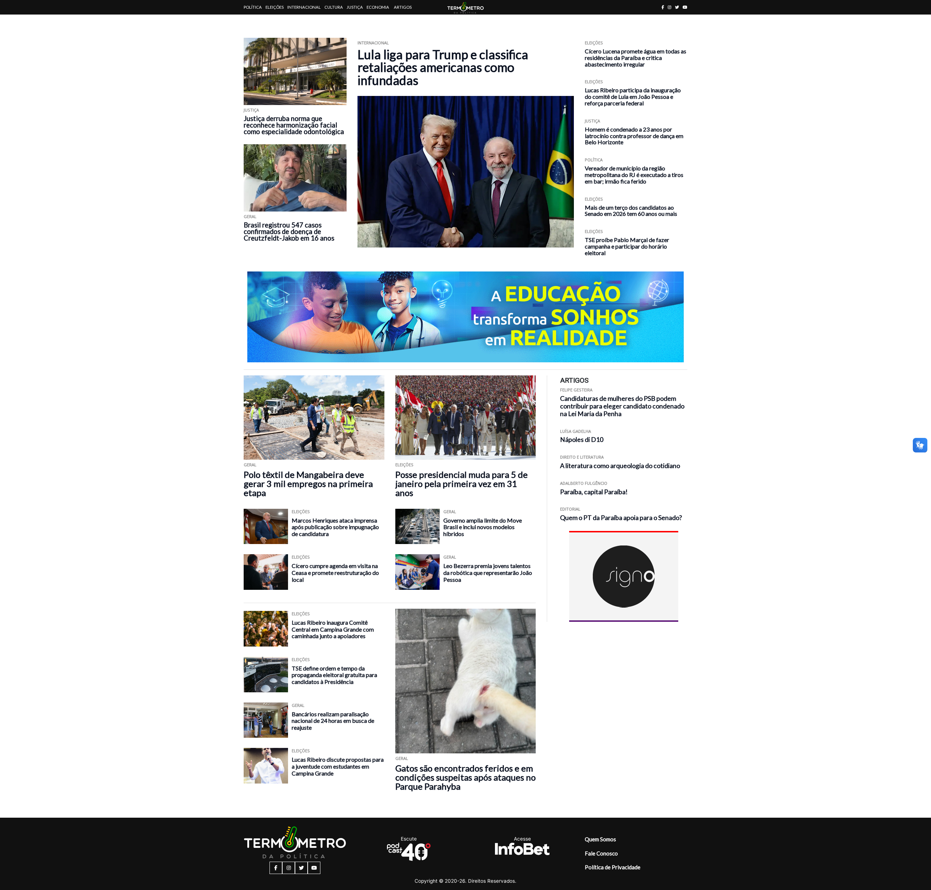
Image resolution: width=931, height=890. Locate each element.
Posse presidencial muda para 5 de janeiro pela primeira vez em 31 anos (461, 483)
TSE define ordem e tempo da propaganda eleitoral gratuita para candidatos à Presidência (334, 675)
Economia (378, 7)
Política (253, 7)
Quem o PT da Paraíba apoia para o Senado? (621, 517)
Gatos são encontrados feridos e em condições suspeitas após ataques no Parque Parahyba (465, 777)
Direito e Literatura (582, 457)
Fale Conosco (601, 853)
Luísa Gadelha (575, 431)
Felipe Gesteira (576, 389)
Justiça (355, 7)
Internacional (304, 7)
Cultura (333, 7)
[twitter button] (677, 7)
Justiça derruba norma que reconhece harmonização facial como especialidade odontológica (294, 125)
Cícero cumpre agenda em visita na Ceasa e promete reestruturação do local (335, 572)
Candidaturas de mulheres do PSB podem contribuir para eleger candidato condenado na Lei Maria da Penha (622, 406)
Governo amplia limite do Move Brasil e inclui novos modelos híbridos (482, 527)
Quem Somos (600, 839)
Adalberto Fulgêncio (583, 483)
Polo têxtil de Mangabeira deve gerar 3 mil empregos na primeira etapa (308, 483)
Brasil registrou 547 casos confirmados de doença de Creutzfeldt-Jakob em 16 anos (289, 231)
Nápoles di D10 (581, 439)
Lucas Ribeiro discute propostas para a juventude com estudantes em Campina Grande (338, 766)
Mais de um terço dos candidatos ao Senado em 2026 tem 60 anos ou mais (631, 210)
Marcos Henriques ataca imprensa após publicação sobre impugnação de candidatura (335, 527)
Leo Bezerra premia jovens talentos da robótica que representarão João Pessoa (487, 572)
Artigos (403, 7)
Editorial (570, 509)
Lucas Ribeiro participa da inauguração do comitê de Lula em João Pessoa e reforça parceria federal (633, 96)
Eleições (274, 7)
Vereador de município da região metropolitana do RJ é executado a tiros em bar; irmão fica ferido (634, 175)
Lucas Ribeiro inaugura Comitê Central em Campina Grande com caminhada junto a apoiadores (333, 629)
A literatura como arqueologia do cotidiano (620, 466)
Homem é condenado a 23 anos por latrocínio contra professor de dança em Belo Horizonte (634, 136)
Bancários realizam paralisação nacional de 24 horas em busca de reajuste (333, 720)
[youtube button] (685, 7)
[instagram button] (669, 7)
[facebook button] (663, 7)
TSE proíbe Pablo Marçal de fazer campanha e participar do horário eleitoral (627, 246)
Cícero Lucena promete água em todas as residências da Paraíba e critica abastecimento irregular (635, 58)
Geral (250, 216)
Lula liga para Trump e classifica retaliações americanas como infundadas (442, 67)
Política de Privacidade (612, 867)
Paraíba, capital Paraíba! (594, 492)
